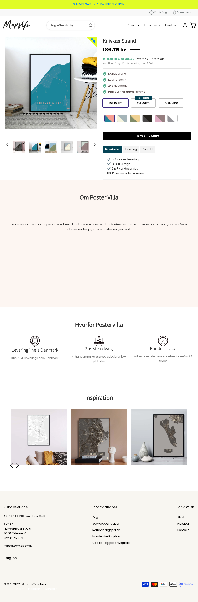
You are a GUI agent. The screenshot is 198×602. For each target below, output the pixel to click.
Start (181, 517)
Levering (131, 149)
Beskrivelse (112, 149)
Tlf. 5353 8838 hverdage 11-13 (24, 516)
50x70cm (143, 103)
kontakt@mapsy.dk (18, 546)
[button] (7, 144)
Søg (95, 517)
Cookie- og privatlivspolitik (111, 543)
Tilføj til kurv (147, 136)
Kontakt (171, 25)
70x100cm (171, 103)
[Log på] (185, 25)
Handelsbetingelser (106, 536)
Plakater (183, 524)
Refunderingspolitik (106, 530)
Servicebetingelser (105, 524)
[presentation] (12, 465)
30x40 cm (115, 103)
